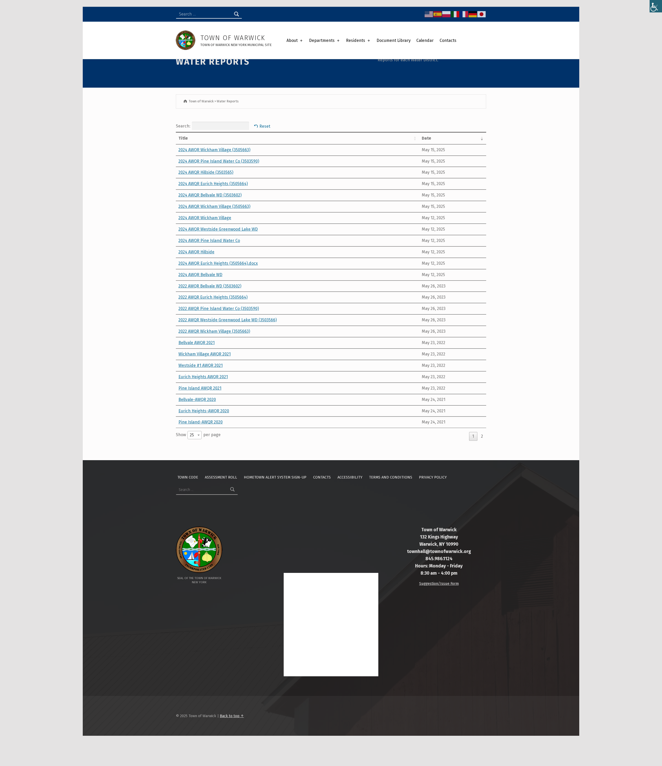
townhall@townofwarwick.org (439, 551)
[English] (429, 14)
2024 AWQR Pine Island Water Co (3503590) (218, 161)
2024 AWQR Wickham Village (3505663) (214, 149)
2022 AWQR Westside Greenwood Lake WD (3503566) (227, 319)
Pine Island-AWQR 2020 (200, 422)
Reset (264, 126)
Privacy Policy (433, 477)
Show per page (198, 435)
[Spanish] (437, 14)
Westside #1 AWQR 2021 (200, 365)
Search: (183, 126)
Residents (355, 40)
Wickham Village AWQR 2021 (204, 354)
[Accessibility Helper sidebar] (656, 6)
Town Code (187, 477)
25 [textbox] (192, 435)
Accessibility (349, 477)
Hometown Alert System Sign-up (275, 477)
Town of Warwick (232, 38)
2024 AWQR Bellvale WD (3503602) (210, 195)
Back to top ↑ (232, 716)
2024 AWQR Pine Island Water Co (209, 240)
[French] (464, 14)
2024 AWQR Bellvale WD (200, 274)
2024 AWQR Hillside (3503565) (205, 172)
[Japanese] (481, 14)
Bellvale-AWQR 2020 (197, 399)
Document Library (394, 40)
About (292, 40)
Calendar (425, 40)
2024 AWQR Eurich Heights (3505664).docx (218, 263)
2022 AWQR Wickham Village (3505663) (214, 331)
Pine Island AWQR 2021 (199, 388)
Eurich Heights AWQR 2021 (203, 376)
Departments (322, 40)
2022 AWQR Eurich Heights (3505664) (212, 297)
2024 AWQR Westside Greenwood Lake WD (218, 229)
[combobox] (194, 435)
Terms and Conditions (390, 477)
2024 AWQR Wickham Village (204, 217)
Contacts (448, 40)
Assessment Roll (221, 477)
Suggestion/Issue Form (439, 583)
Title (183, 138)
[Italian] (455, 14)
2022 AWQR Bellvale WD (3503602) (209, 286)
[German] (473, 14)
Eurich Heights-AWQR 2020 (203, 410)
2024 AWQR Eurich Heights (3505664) (213, 183)
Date (426, 138)
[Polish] (446, 14)
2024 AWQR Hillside (196, 251)
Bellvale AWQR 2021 (196, 342)
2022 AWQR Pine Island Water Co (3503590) (218, 308)
